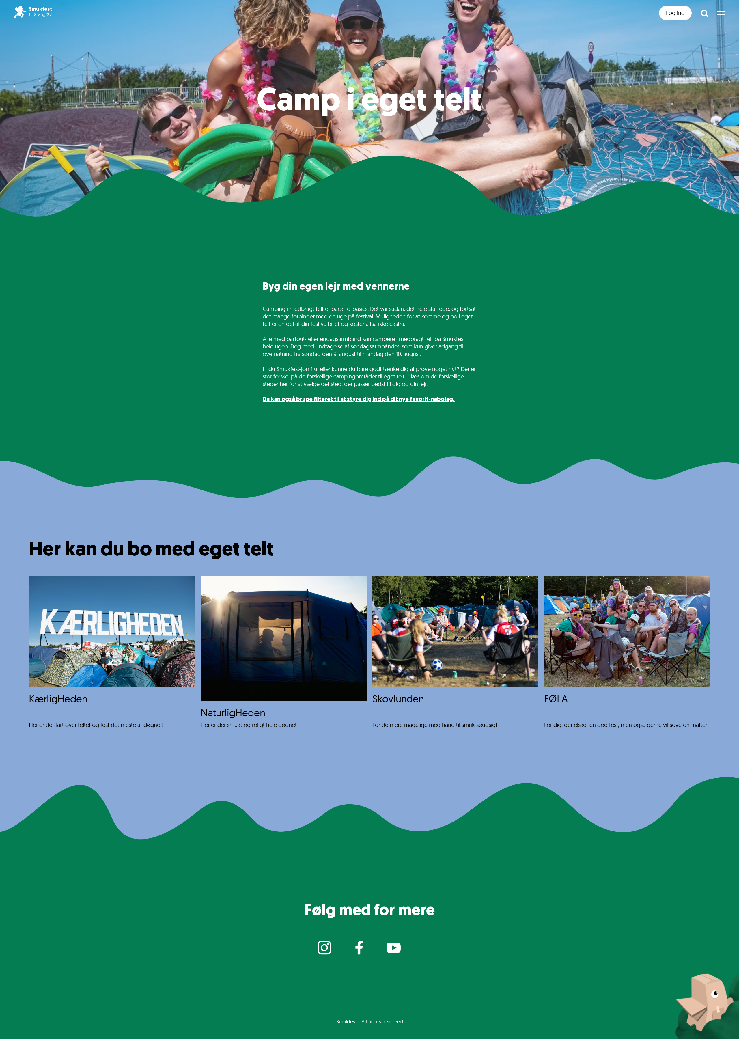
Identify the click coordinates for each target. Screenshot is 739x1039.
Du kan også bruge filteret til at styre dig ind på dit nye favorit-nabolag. (359, 399)
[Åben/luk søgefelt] (704, 13)
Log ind (675, 12)
